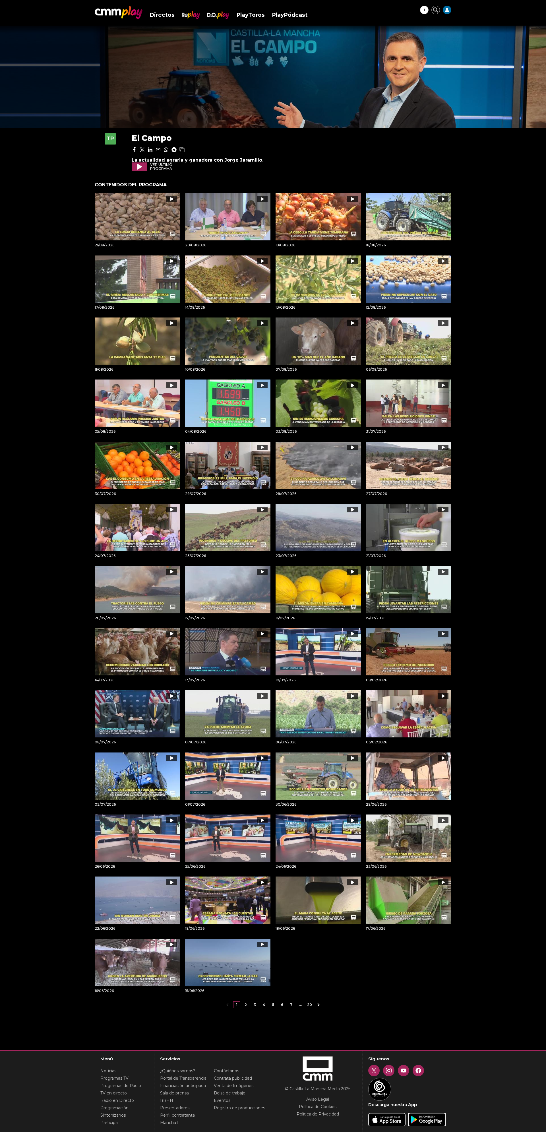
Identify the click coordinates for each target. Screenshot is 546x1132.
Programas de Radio (120, 1085)
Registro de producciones (239, 1107)
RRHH (166, 1100)
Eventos (222, 1100)
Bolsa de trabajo (229, 1093)
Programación (114, 1107)
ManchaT (169, 1122)
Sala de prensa (174, 1093)
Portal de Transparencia (183, 1078)
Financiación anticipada (183, 1085)
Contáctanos (226, 1070)
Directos (162, 15)
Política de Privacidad (318, 1114)
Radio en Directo (117, 1100)
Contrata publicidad (233, 1078)
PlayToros (250, 15)
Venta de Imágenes (233, 1085)
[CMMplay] (118, 12)
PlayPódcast (290, 15)
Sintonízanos (113, 1115)
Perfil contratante (177, 1115)
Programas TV (114, 1078)
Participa (109, 1122)
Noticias (108, 1070)
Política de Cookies (317, 1106)
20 (309, 1005)
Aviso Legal (317, 1099)
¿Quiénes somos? (177, 1070)
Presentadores (174, 1107)
